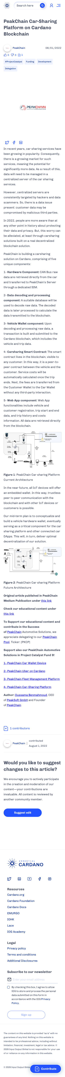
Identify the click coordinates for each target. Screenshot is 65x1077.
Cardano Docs (16, 907)
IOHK (10, 919)
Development (44, 61)
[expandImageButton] (56, 131)
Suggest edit (22, 812)
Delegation (10, 68)
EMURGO (13, 913)
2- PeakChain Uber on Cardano (24, 671)
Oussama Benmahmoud (31, 695)
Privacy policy (16, 948)
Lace (10, 925)
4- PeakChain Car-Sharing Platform (27, 687)
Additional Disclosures (22, 960)
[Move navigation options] (58, 5)
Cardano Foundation (20, 901)
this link (46, 600)
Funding (30, 61)
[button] (45, 1068)
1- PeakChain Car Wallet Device (25, 663)
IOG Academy (16, 931)
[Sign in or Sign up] (51, 5)
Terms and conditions (21, 954)
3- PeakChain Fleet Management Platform (32, 679)
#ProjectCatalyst (13, 61)
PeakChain (14, 632)
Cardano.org (15, 894)
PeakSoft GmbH (17, 700)
